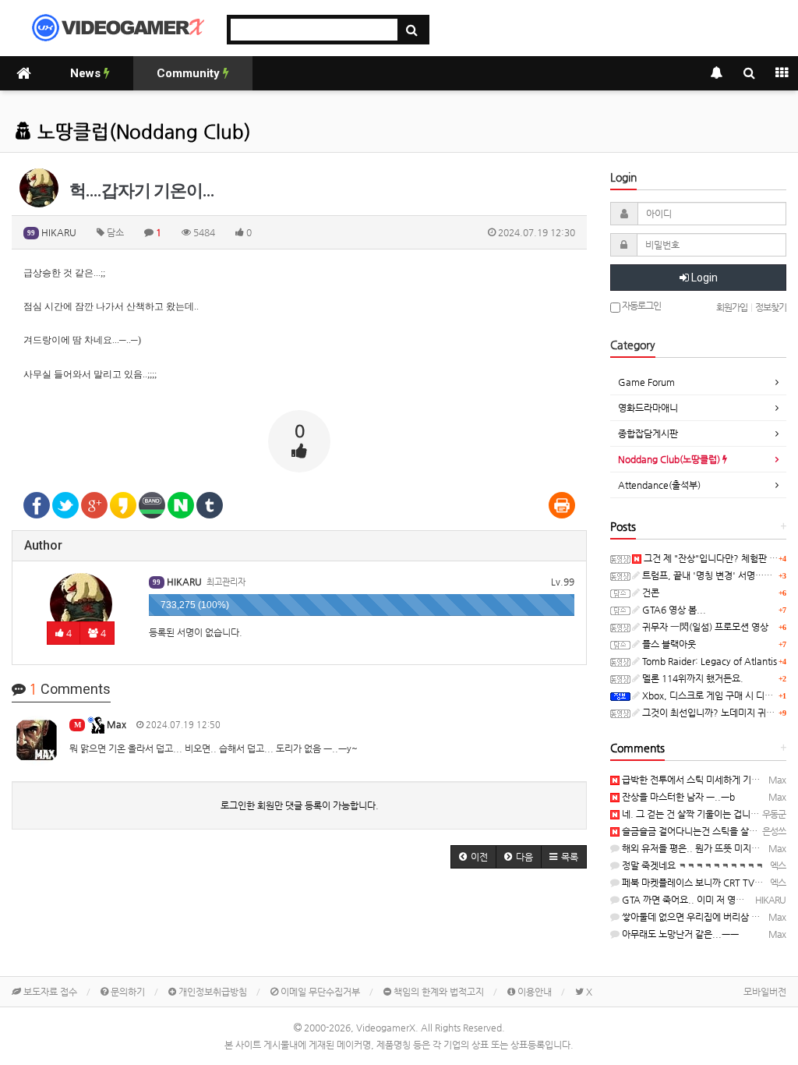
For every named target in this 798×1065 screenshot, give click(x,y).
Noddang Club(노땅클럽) (670, 459)
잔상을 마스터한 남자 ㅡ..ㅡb (677, 796)
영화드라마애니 (648, 407)
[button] (473, 857)
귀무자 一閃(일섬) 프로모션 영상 (704, 626)
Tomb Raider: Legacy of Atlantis (708, 661)
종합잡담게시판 (648, 433)
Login (703, 277)
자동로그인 (640, 305)
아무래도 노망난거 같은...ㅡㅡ (679, 934)
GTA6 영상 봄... (673, 609)
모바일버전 (764, 991)
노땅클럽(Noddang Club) (141, 132)
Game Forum (646, 382)
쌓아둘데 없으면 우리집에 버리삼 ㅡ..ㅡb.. (703, 916)
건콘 (649, 592)
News (87, 73)
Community (190, 73)
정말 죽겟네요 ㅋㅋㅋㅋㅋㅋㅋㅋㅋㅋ (692, 865)
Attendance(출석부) (659, 484)
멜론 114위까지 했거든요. (691, 678)
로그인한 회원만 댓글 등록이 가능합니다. (300, 805)
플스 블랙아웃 (668, 644)
